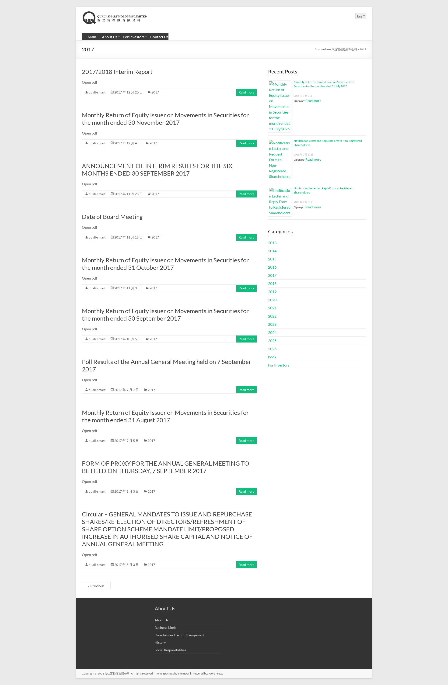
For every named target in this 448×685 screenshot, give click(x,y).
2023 (272, 324)
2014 (272, 251)
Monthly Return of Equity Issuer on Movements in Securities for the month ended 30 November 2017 (165, 118)
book (272, 357)
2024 (272, 332)
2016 (272, 267)
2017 (155, 92)
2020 (272, 300)
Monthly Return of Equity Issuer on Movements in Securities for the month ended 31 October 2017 (165, 263)
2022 (272, 316)
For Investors (133, 37)
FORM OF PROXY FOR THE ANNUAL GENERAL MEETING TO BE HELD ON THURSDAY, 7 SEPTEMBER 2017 (165, 467)
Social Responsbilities (170, 650)
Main (92, 37)
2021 (272, 308)
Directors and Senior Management (179, 635)
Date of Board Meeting (112, 216)
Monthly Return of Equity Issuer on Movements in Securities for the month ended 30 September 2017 (165, 314)
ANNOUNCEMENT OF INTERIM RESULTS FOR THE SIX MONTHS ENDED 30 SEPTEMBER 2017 (157, 169)
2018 (272, 283)
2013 (272, 242)
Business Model (166, 628)
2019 (272, 291)
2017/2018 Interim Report (117, 71)
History (160, 642)
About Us (109, 37)
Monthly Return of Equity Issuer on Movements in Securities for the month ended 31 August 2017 (165, 416)
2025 (272, 340)
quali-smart (97, 92)
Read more (246, 92)
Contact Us (159, 37)
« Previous (96, 586)
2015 (272, 259)
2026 (272, 348)
